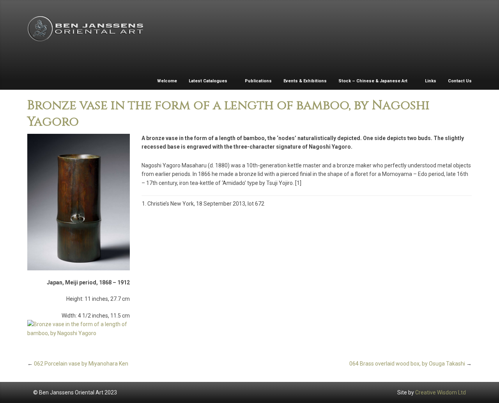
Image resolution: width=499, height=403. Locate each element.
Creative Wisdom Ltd (440, 392)
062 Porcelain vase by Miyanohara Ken (81, 363)
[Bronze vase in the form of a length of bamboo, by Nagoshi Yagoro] (78, 202)
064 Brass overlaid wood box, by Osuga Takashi (407, 363)
